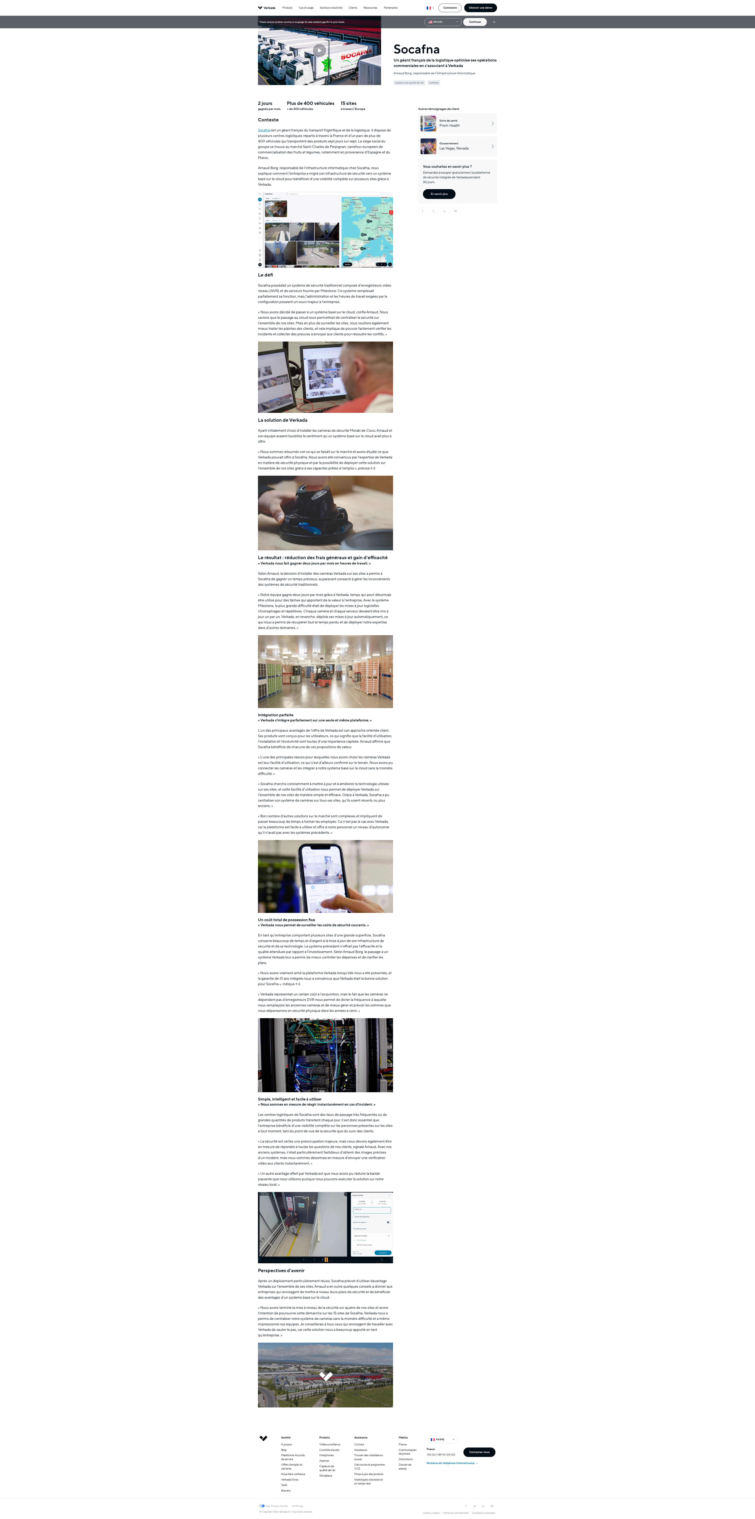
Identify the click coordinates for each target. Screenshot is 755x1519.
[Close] (494, 22)
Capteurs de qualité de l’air (327, 1468)
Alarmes (324, 1461)
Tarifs (284, 1485)
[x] (433, 211)
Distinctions (406, 1459)
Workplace (325, 1476)
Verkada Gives (289, 1479)
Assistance (360, 1437)
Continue (475, 22)
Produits (287, 8)
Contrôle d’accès (329, 1450)
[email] (455, 211)
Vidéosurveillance (329, 1444)
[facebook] (422, 211)
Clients (353, 8)
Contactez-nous (479, 1452)
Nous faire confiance (293, 1474)
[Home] (263, 1467)
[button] (319, 50)
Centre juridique (431, 1512)
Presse (403, 1444)
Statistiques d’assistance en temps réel (368, 1481)
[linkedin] (444, 211)
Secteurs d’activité (331, 8)
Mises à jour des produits (368, 1474)
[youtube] (491, 1506)
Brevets (285, 1490)
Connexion (450, 8)
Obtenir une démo (480, 8)
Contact (359, 1444)
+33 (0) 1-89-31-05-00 (441, 1455)
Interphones (326, 1455)
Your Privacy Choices (276, 1506)
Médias (403, 1437)
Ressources (371, 8)
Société (286, 1437)
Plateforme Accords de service (293, 1457)
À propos (286, 1444)
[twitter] (474, 1506)
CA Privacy (297, 1506)
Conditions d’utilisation (483, 1512)
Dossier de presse (405, 1466)
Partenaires (391, 8)
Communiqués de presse (407, 1452)
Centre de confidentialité (456, 1512)
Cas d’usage (306, 8)
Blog (283, 1450)
